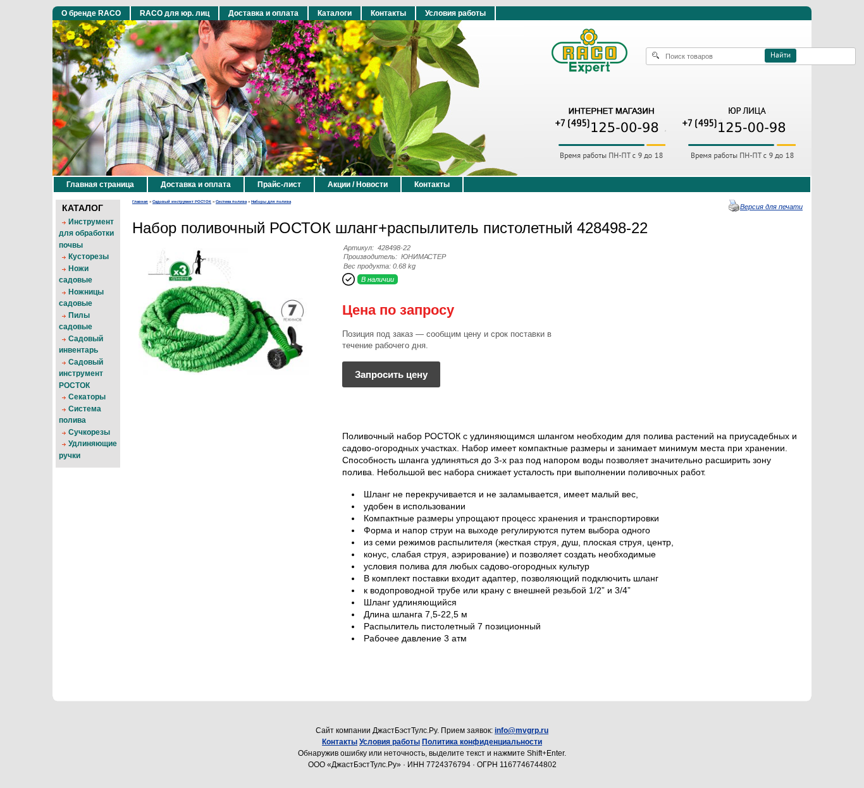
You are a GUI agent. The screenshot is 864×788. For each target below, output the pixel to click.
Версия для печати (771, 206)
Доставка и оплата (263, 13)
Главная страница (100, 184)
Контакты (388, 13)
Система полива (231, 201)
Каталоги (335, 13)
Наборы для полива (271, 201)
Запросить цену (391, 374)
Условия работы (455, 13)
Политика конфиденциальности (482, 741)
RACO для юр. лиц (174, 13)
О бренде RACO (91, 13)
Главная (140, 201)
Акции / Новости (358, 184)
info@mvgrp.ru (521, 730)
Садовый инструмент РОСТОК (181, 201)
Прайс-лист (279, 184)
